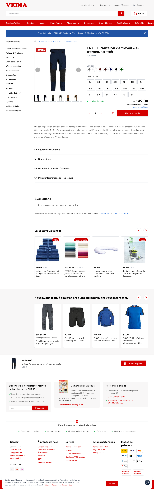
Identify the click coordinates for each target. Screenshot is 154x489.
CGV (40, 459)
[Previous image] (37, 69)
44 (141, 82)
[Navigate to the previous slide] (139, 230)
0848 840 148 (15, 450)
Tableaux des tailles (73, 454)
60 (132, 94)
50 (133, 88)
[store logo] (17, 5)
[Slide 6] (75, 98)
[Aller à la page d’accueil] (35, 41)
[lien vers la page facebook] (12, 469)
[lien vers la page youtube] (17, 469)
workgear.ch (98, 453)
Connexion (104, 213)
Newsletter (103, 5)
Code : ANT (68, 33)
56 (115, 94)
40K (115, 82)
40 (107, 82)
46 (99, 88)
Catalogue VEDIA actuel (75, 457)
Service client (86, 5)
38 (98, 82)
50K (142, 88)
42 (124, 82)
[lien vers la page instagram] (22, 469)
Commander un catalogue (69, 404)
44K (91, 88)
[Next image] (78, 69)
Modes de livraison (73, 447)
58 (124, 94)
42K (133, 82)
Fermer (112, 483)
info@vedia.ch (16, 453)
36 (90, 82)
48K (125, 88)
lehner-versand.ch (100, 447)
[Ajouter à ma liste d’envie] (113, 113)
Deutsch (125, 5)
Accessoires (12, 97)
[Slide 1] (37, 98)
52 (90, 94)
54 (107, 94)
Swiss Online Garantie (116, 397)
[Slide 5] (68, 98)
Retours (68, 450)
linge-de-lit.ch (99, 450)
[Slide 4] (60, 98)
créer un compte (120, 213)
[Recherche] (121, 13)
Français (116, 5)
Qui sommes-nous (45, 447)
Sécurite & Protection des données (46, 451)
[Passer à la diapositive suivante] (145, 230)
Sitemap (41, 455)
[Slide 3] (53, 98)
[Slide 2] (45, 98)
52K (99, 94)
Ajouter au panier (132, 113)
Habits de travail (14, 93)
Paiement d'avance (125, 472)
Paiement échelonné (137, 472)
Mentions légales (45, 462)
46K (108, 88)
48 (116, 88)
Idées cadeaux (71, 460)
